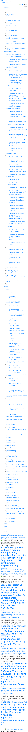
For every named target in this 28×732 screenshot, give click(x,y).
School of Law (10, 176)
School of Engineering (12, 184)
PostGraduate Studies (12, 479)
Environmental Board (14, 297)
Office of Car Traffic (14, 325)
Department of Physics (15, 254)
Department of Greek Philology (17, 139)
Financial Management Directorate (18, 392)
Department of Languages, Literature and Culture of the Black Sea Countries (18, 129)
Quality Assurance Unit (12, 25)
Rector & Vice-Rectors (12, 267)
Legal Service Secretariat (15, 315)
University (6, 7)
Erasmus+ (9, 437)
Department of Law (14, 179)
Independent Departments (13, 302)
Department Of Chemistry (15, 259)
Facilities (8, 15)
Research (6, 489)
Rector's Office (13, 320)
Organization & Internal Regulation (15, 38)
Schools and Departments (10, 51)
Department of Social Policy (16, 161)
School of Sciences (11, 246)
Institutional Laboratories (12, 497)
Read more (4, 568)
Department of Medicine (15, 111)
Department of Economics (16, 166)
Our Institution (10, 11)
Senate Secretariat (14, 306)
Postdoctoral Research (12, 474)
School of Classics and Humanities (15, 124)
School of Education (11, 67)
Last (16, 726)
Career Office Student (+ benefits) (18, 330)
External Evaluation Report (13, 20)
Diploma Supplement (11, 456)
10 (11, 726)
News (5, 523)
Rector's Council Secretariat (16, 310)
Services (6, 286)
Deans (8, 281)
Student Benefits (10, 424)
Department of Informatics (16, 249)
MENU (25, 6)
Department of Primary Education (18, 71)
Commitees (9, 396)
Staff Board (12, 293)
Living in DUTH (7, 515)
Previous (3, 726)
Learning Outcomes (11, 447)
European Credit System (12, 451)
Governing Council (11, 272)
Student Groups (10, 518)
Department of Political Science (17, 171)
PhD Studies (9, 484)
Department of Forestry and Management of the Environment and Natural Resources (17, 98)
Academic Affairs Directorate (16, 387)
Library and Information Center (14, 416)
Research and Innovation (12, 492)
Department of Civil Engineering (17, 187)
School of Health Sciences (13, 108)
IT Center (11, 335)
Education (6, 421)
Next (13, 726)
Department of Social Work (16, 156)
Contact (6, 528)
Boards (8, 289)
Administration (7, 263)
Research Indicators (11, 502)
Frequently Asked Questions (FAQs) (15, 461)
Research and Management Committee (16, 276)
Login (25, 3)
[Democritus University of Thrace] (5, 2)
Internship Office (10, 442)
